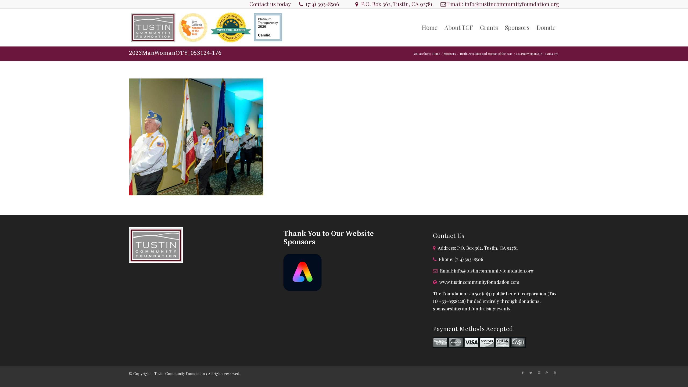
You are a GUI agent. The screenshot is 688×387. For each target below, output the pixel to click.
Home (436, 54)
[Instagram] (539, 373)
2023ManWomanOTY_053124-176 (175, 53)
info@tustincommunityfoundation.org (511, 4)
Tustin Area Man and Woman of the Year (486, 54)
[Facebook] (523, 373)
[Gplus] (547, 373)
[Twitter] (531, 373)
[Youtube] (555, 373)
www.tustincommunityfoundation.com (479, 282)
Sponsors (450, 54)
